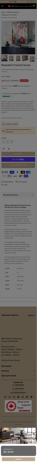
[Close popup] (34, 448)
